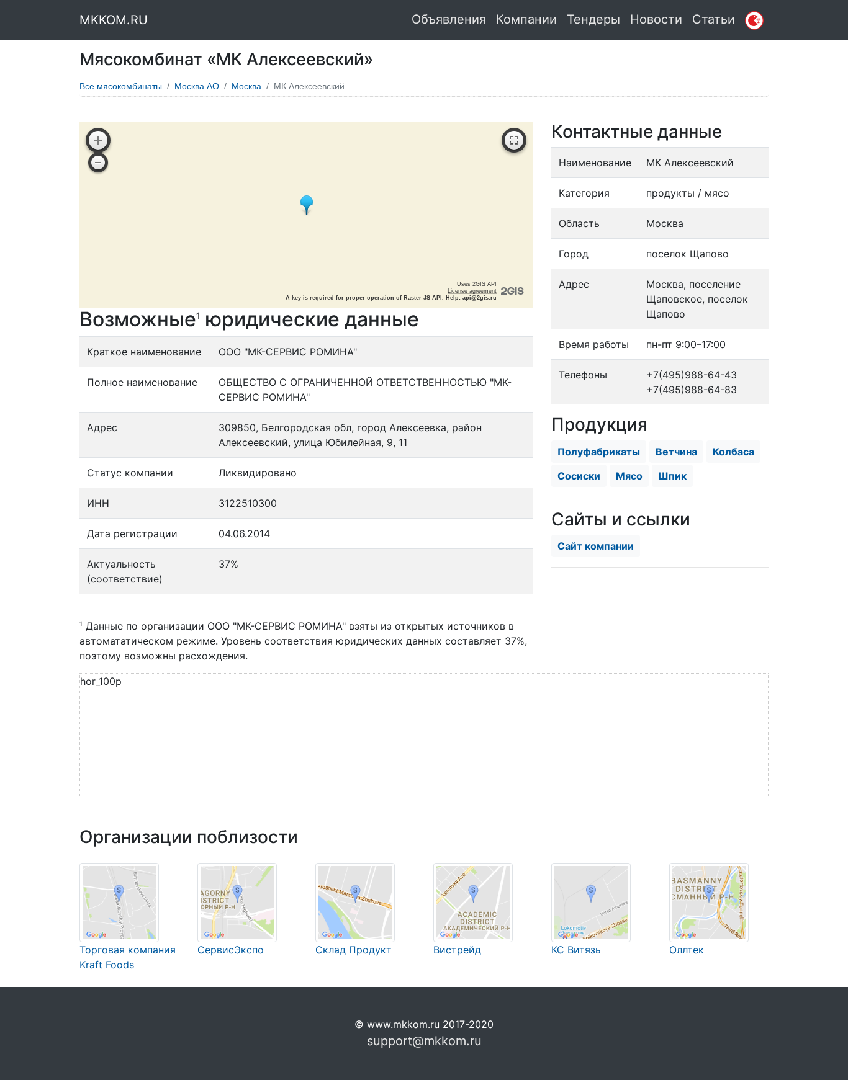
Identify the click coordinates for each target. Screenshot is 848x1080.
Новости (656, 19)
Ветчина (676, 451)
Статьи (713, 19)
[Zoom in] (98, 140)
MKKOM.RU (113, 19)
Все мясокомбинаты (120, 86)
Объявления (449, 19)
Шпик (672, 476)
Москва (246, 86)
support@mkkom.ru (424, 1040)
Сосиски (578, 476)
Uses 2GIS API (477, 284)
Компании (526, 19)
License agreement (472, 291)
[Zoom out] (98, 162)
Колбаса (733, 451)
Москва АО (196, 86)
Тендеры (593, 19)
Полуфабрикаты (598, 451)
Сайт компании (595, 546)
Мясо (629, 476)
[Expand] (514, 140)
